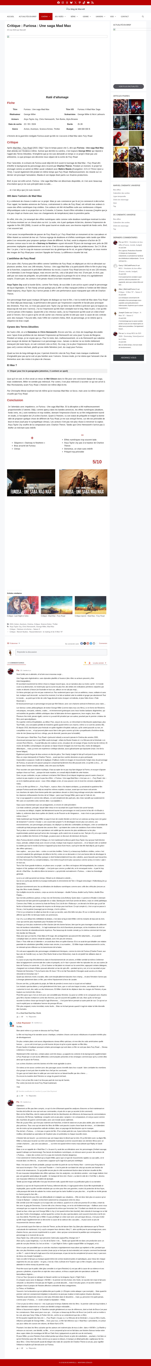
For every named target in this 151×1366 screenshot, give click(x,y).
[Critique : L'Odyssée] (120, 170)
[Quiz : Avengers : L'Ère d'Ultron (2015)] (136, 170)
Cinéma (44, 16)
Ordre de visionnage (120, 200)
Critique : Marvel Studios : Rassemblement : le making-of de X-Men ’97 (36, 632)
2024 (11, 624)
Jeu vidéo (59, 16)
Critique (37, 624)
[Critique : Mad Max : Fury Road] (56, 605)
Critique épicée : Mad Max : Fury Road (90, 616)
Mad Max (50, 627)
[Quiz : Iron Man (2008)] (120, 154)
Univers (99, 16)
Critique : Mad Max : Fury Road (53, 616)
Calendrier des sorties (121, 193)
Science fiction (46, 624)
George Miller (41, 627)
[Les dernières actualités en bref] (120, 139)
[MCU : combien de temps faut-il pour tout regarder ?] (120, 123)
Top (114, 206)
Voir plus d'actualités (128, 86)
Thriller (55, 624)
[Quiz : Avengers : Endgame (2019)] (136, 154)
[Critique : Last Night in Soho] (23, 605)
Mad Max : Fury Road (22, 148)
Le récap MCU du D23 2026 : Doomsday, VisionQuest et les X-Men (131, 336)
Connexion (103, 643)
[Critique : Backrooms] (136, 139)
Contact (125, 16)
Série (73, 16)
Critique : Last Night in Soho (17, 616)
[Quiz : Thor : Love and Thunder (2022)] (120, 107)
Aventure (23, 624)
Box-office (117, 190)
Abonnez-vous (128, 358)
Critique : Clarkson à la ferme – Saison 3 (25, 629)
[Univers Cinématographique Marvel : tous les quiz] (136, 107)
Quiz (115, 203)
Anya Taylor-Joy (15, 627)
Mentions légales (85, 1362)
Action (16, 624)
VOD (112, 16)
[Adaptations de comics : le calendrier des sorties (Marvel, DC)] (136, 123)
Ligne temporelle (119, 196)
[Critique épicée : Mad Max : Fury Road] (90, 605)
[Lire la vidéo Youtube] (31, 482)
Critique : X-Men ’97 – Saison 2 (130, 292)
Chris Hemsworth (28, 627)
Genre (86, 16)
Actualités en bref (28, 16)
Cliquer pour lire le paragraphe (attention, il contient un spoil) (39, 371)
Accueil (10, 16)
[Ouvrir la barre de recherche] (142, 16)
